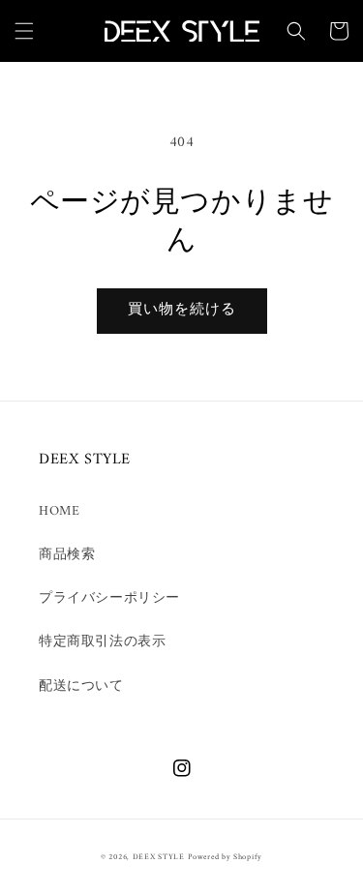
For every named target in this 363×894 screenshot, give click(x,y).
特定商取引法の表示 (102, 642)
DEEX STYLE (159, 857)
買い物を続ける (182, 310)
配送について (81, 686)
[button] (24, 31)
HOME (59, 511)
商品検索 (67, 555)
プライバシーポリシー (109, 598)
